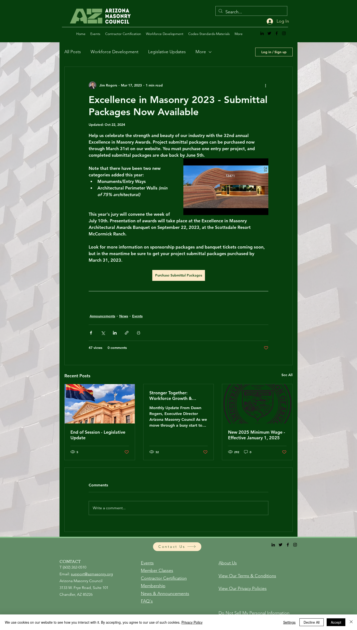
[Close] (351, 622)
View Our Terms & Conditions (247, 575)
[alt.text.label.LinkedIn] (262, 33)
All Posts (72, 51)
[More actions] (265, 85)
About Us (228, 563)
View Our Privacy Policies (243, 588)
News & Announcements (165, 593)
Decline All (312, 622)
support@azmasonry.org (92, 574)
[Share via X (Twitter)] (103, 332)
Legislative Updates (167, 51)
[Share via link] (126, 332)
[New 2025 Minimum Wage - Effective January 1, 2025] (257, 403)
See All (287, 375)
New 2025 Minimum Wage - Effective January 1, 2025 (256, 434)
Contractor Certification (164, 578)
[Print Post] (138, 332)
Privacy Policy (192, 622)
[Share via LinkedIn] (114, 332)
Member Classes (157, 570)
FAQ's (147, 601)
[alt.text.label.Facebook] (276, 33)
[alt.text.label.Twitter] (269, 33)
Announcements (102, 316)
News (123, 316)
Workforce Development (114, 51)
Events (137, 316)
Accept (336, 622)
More (201, 51)
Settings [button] (289, 622)
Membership (153, 585)
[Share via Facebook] (91, 332)
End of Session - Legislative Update (97, 434)
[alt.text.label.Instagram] (283, 33)
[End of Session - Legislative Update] (100, 403)
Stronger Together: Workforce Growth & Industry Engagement (171, 395)
